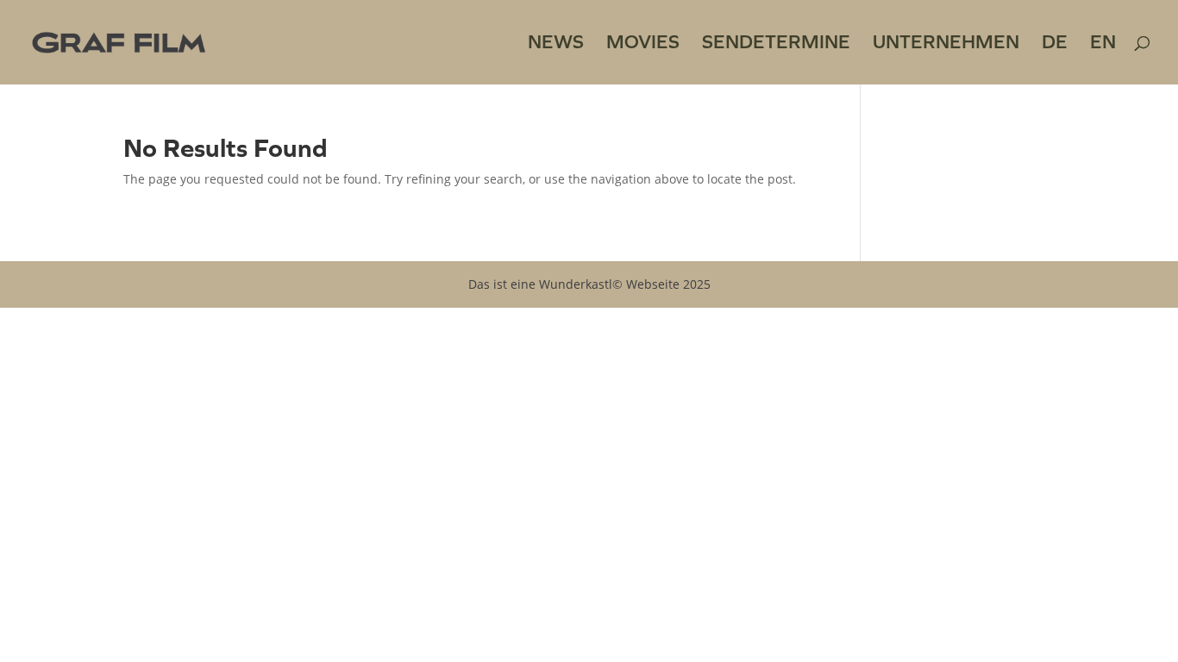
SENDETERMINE (776, 44)
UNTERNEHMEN (946, 44)
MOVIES (643, 44)
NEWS (556, 44)
